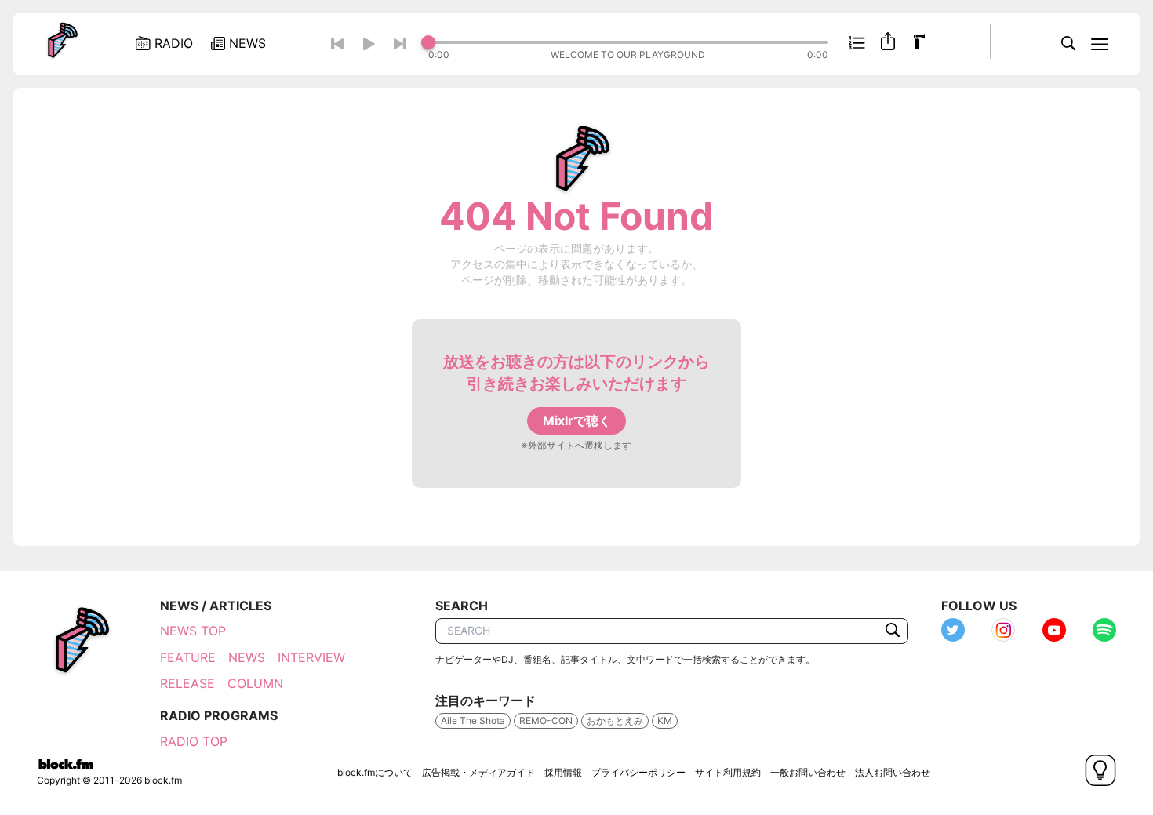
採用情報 (563, 772)
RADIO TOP (193, 741)
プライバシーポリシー (638, 772)
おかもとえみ (615, 720)
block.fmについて (375, 772)
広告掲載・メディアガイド (478, 772)
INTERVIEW (311, 657)
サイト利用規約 (728, 772)
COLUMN (255, 683)
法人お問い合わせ (892, 772)
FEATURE (188, 657)
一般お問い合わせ (808, 772)
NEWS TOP (193, 631)
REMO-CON (546, 720)
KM (664, 720)
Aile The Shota (473, 720)
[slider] (628, 42)
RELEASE (187, 683)
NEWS (246, 657)
